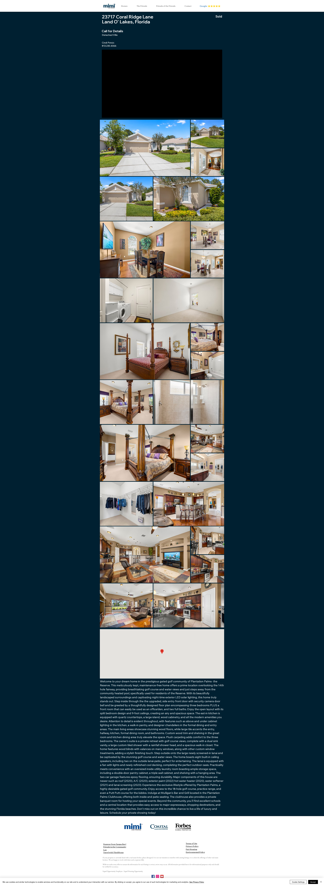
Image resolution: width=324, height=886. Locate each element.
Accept (313, 882)
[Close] (320, 882)
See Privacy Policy (196, 882)
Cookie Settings (298, 882)
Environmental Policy (195, 852)
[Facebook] (153, 876)
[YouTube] (162, 876)
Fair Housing (191, 849)
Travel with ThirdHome (113, 852)
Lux (105, 849)
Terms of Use (191, 843)
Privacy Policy (192, 846)
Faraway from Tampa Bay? (114, 844)
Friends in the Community (114, 846)
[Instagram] (157, 876)
